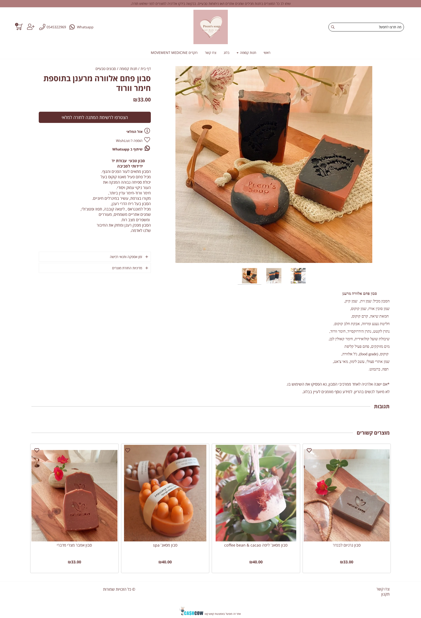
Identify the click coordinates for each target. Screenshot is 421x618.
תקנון (385, 594)
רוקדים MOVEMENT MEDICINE (174, 52)
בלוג (226, 52)
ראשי (267, 52)
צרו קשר (210, 52)
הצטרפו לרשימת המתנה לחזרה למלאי (95, 117)
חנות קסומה (247, 52)
